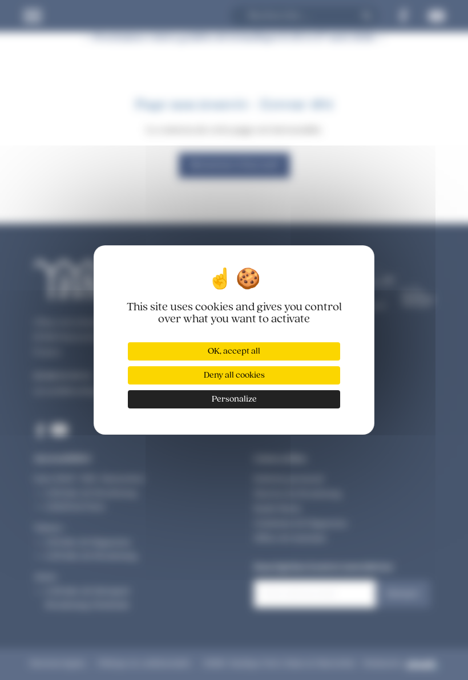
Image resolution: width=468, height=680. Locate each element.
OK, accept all (234, 351)
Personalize (234, 399)
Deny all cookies (234, 375)
